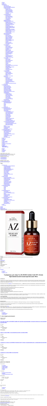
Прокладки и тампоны (9, 124)
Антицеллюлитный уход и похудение (12, 65)
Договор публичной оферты (6, 143)
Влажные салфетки (7, 126)
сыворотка (10, 283)
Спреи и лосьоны (8, 40)
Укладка (7, 41)
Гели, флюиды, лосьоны (9, 51)
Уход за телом (6, 57)
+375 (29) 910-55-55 (3, 157)
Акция (3, 204)
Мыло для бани (8, 74)
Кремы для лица (8, 49)
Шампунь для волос (9, 38)
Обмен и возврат (4, 141)
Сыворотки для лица (9, 52)
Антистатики (6, 134)
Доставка (3, 139)
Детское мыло (8, 96)
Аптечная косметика (7, 14)
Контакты (3, 144)
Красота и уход (4, 4)
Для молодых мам (7, 127)
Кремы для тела (8, 61)
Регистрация (4, 161)
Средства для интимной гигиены (9, 121)
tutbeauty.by (4, 387)
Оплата (3, 140)
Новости (3, 142)
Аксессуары (6, 76)
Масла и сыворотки (9, 37)
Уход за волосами (6, 34)
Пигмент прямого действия (10, 26)
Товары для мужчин (9, 9)
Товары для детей (5, 84)
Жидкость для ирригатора (10, 118)
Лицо (5, 105)
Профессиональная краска (10, 24)
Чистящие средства (7, 203)
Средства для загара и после (8, 75)
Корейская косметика (7, 20)
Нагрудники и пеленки (7, 89)
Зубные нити (8, 117)
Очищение (7, 48)
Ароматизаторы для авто (8, 135)
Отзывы (3, 145)
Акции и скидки (4, 367)
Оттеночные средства (9, 43)
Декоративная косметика (6, 101)
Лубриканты (8, 19)
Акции (3, 149)
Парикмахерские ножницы (10, 81)
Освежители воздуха (7, 201)
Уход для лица (8, 17)
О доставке (4, 365)
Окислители (8, 25)
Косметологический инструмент (11, 83)
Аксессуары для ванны (7, 90)
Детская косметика (9, 94)
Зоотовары (5, 136)
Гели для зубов (8, 116)
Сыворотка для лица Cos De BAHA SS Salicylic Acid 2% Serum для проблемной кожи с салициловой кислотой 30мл (23, 342)
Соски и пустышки (7, 100)
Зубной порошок (8, 119)
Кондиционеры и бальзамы (10, 29)
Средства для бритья (9, 11)
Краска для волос (8, 42)
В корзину (2, 269)
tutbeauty (3, 388)
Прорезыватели (6, 99)
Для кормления (6, 92)
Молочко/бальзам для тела (10, 66)
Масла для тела (8, 64)
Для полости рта (8, 18)
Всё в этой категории (7, 6)
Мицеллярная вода (9, 56)
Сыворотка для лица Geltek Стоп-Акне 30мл (9, 352)
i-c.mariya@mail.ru (7, 395)
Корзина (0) (8, 161)
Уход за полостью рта (9, 112)
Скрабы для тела (8, 67)
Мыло (5, 125)
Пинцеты (7, 82)
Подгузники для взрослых (8, 196)
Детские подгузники (7, 179)
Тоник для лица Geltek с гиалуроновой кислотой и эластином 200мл (14, 332)
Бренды (3, 2)
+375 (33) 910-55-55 (3, 158)
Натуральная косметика (7, 33)
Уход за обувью (6, 132)
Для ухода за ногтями (9, 80)
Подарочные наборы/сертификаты (9, 7)
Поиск (1, 163)
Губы (5, 103)
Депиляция (7, 68)
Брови (5, 104)
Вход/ (1, 161)
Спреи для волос (8, 32)
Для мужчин (8, 28)
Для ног (7, 63)
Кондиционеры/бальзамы (10, 39)
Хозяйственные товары (6, 129)
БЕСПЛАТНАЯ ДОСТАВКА (5, 402)
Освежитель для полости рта (10, 120)
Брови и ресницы (8, 53)
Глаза (5, 187)
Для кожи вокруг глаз (9, 55)
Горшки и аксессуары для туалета (9, 91)
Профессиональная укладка (10, 27)
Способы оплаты (5, 366)
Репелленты (6, 175)
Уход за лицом (6, 44)
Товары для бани (8, 72)
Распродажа (4, 138)
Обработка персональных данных (7, 374)
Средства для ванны (9, 69)
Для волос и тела (8, 13)
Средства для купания (9, 98)
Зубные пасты (8, 114)
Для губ (7, 54)
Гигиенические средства (6, 107)
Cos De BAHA (2, 260)
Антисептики (6, 110)
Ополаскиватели (8, 115)
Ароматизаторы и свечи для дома (9, 133)
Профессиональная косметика (10, 22)
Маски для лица (8, 50)
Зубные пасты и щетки (7, 87)
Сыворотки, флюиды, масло (10, 31)
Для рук (7, 62)
